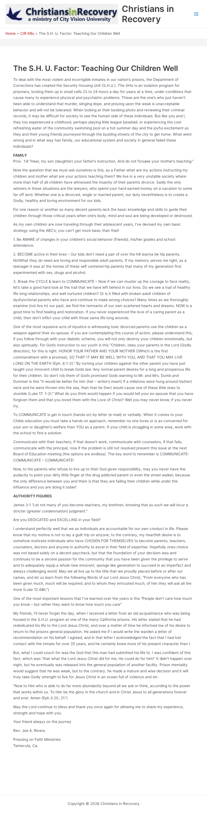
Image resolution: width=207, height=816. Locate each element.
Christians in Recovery (148, 14)
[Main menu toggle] (196, 14)
